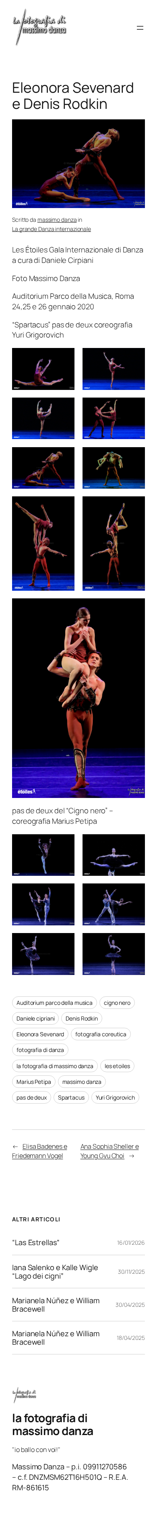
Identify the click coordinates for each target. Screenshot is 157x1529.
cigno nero (117, 1002)
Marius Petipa (34, 1081)
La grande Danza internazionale (51, 229)
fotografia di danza (40, 1050)
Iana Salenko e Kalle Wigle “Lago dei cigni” (55, 1271)
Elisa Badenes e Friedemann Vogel (39, 1151)
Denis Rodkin (82, 1018)
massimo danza (57, 219)
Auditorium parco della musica (55, 1002)
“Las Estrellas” (36, 1242)
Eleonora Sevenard (40, 1034)
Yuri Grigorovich (115, 1097)
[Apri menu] (140, 28)
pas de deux (32, 1097)
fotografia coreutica (100, 1034)
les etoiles (117, 1066)
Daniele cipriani (35, 1018)
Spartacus (71, 1097)
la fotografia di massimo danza (55, 1066)
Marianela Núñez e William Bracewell (55, 1304)
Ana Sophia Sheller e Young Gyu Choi (110, 1151)
